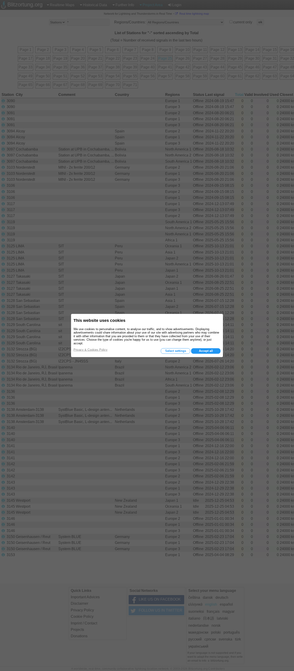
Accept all (206, 351)
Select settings (175, 351)
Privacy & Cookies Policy (90, 349)
